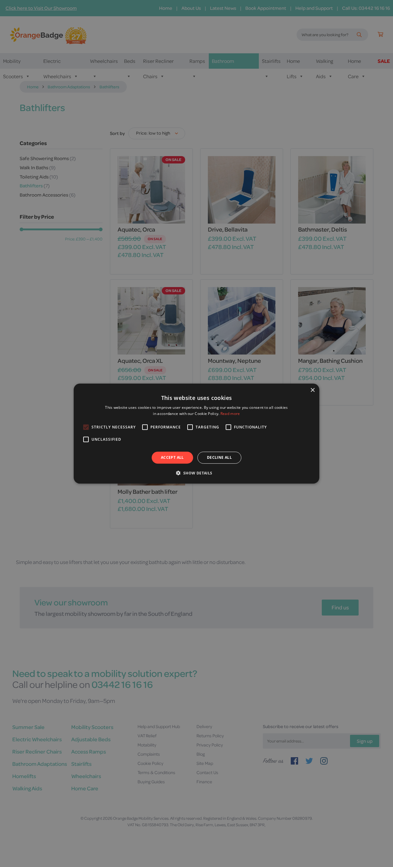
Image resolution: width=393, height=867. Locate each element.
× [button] (312, 390)
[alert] (196, 433)
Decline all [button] (219, 457)
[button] (196, 473)
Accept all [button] (172, 457)
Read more (230, 413)
